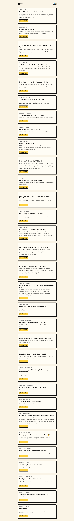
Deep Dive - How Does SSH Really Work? (32, 354)
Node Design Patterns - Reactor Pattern (32, 322)
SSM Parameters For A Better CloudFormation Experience (34, 197)
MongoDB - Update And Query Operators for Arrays (36, 415)
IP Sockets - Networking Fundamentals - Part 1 (34, 82)
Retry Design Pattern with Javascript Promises (35, 338)
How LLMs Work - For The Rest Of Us (31, 12)
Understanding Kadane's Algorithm (31, 180)
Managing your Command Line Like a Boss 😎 (34, 435)
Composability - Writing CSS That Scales (32, 266)
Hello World (23, 509)
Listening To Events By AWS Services (31, 161)
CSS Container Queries (26, 143)
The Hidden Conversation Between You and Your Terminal (35, 46)
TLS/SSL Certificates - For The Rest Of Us (33, 64)
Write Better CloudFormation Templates (32, 229)
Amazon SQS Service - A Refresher (30, 465)
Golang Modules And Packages (29, 129)
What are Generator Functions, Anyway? (32, 387)
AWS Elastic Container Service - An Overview (34, 247)
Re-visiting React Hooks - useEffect (31, 214)
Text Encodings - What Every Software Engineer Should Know (35, 371)
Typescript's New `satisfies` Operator (31, 99)
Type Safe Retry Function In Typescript (32, 115)
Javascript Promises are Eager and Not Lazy (34, 494)
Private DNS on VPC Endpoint (29, 29)
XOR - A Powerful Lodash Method (30, 401)
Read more (23, 20)
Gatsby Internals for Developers (30, 479)
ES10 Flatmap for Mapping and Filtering (32, 451)
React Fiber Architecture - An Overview (32, 307)
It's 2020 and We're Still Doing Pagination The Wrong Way (36, 286)
